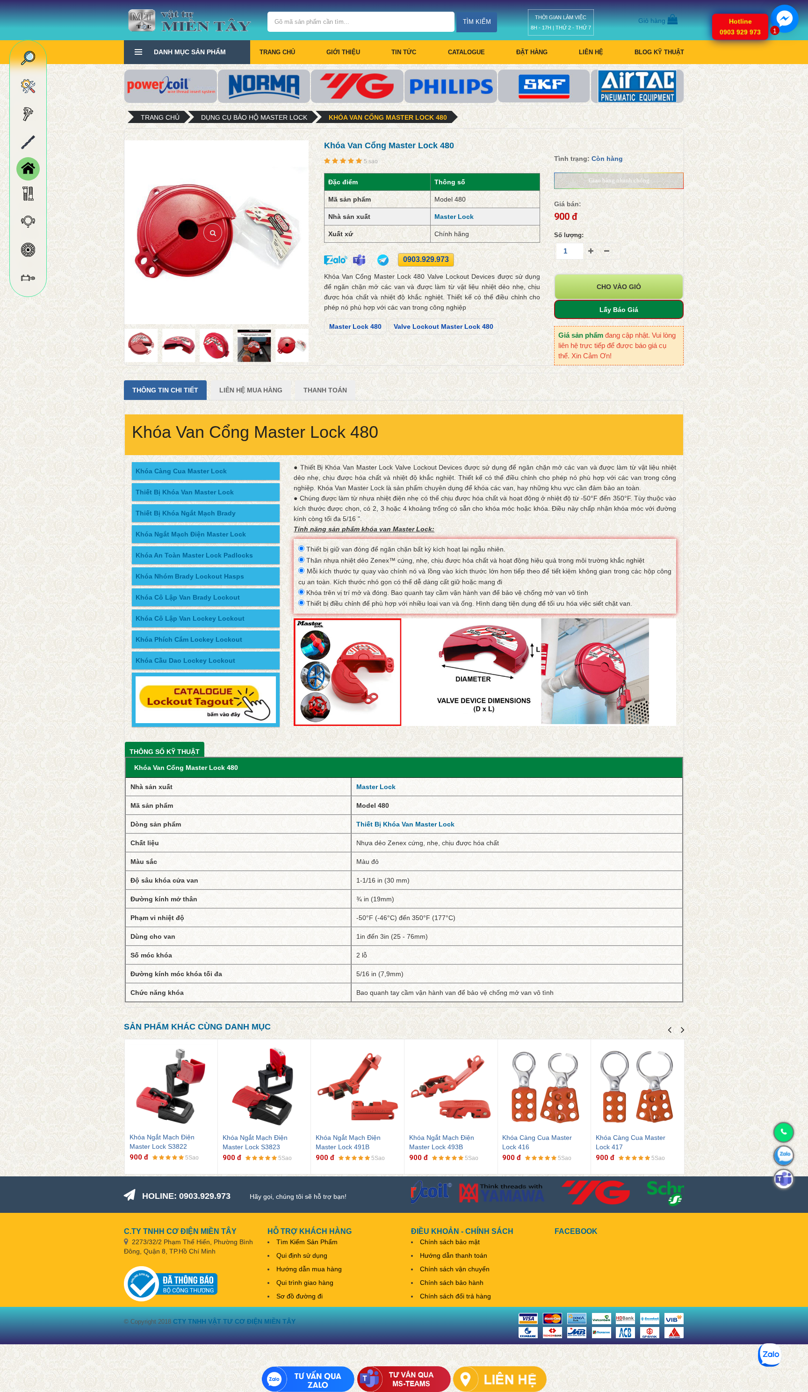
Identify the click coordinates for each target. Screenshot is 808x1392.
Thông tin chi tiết (165, 390)
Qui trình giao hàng (304, 1282)
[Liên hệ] (500, 1379)
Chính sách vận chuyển (455, 1269)
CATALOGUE (466, 52)
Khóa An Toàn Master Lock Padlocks (194, 555)
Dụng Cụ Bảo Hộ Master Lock (254, 117)
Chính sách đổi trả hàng (455, 1296)
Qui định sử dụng (301, 1255)
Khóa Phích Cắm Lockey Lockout (189, 639)
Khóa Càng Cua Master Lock (181, 471)
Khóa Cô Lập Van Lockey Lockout (190, 618)
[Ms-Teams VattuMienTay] (404, 1379)
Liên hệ (591, 52)
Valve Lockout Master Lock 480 (443, 326)
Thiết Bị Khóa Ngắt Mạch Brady (186, 513)
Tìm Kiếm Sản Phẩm (307, 1242)
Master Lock (454, 216)
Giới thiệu (343, 52)
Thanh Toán (325, 390)
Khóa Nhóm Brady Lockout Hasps (190, 576)
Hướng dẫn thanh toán (453, 1255)
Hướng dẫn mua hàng (309, 1269)
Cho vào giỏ (619, 286)
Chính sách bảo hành (451, 1282)
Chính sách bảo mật (450, 1242)
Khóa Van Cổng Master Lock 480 (388, 117)
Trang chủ (277, 52)
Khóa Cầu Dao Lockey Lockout (185, 660)
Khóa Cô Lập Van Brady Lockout (188, 597)
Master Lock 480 (355, 326)
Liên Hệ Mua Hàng (250, 390)
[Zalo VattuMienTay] (308, 1379)
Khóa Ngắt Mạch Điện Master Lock (191, 534)
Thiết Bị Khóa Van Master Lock (185, 492)
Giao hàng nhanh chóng (619, 180)
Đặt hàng (532, 52)
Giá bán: (567, 204)
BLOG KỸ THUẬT (659, 52)
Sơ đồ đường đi (299, 1296)
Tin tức (403, 52)
